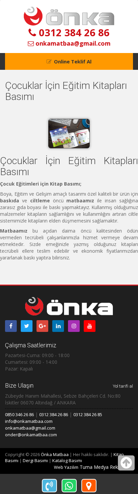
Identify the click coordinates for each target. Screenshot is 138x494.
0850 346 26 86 (19, 414)
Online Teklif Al (72, 61)
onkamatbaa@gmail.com (72, 43)
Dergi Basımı (35, 460)
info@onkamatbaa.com (29, 421)
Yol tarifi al (123, 386)
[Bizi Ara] (49, 485)
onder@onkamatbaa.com (31, 435)
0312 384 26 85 (87, 414)
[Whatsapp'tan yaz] (69, 485)
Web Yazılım (66, 467)
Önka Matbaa (55, 454)
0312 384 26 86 (73, 32)
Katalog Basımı (67, 460)
